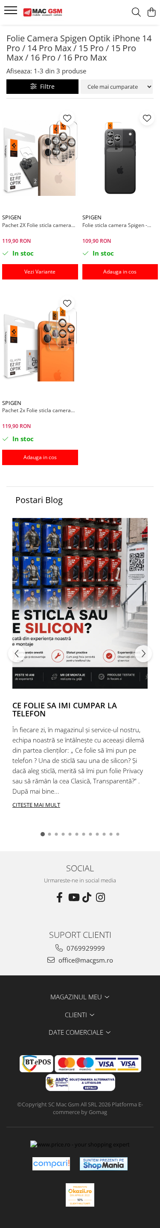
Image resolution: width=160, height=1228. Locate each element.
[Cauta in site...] (136, 12)
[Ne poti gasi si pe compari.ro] (51, 1163)
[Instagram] (101, 897)
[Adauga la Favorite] (67, 118)
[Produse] (11, 12)
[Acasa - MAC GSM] (54, 12)
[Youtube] (73, 897)
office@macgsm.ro (85, 960)
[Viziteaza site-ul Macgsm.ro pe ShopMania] (104, 1163)
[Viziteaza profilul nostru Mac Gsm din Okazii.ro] (80, 1195)
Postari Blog (39, 500)
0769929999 (85, 948)
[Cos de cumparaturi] (151, 12)
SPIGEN (11, 217)
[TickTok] (87, 897)
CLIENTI (77, 1014)
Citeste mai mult (36, 805)
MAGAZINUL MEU (77, 996)
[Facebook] (60, 897)
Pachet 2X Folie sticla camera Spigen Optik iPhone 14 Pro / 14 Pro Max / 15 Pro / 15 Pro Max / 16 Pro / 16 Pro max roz (39, 225)
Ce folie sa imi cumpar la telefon (64, 709)
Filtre (46, 86)
